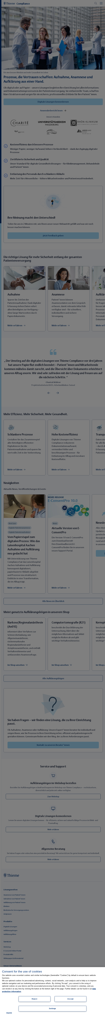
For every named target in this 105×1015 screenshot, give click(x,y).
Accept (70, 999)
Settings (52, 1009)
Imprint (9, 1013)
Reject (34, 999)
